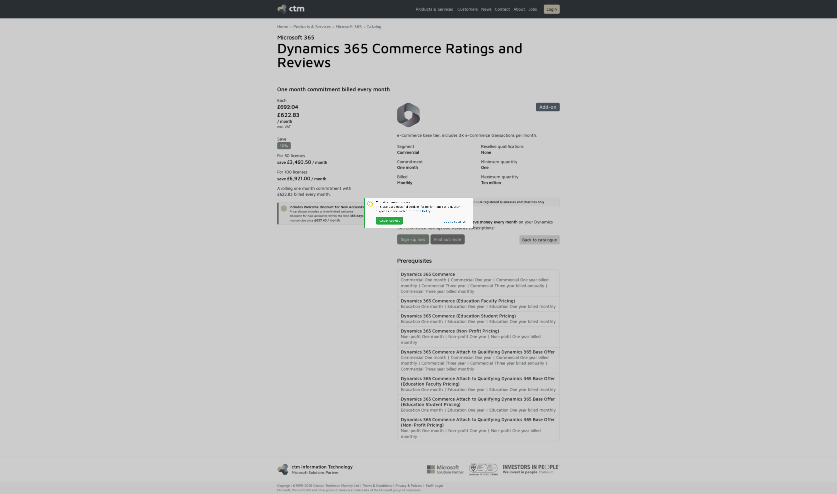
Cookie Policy (421, 211)
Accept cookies (389, 220)
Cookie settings (455, 221)
